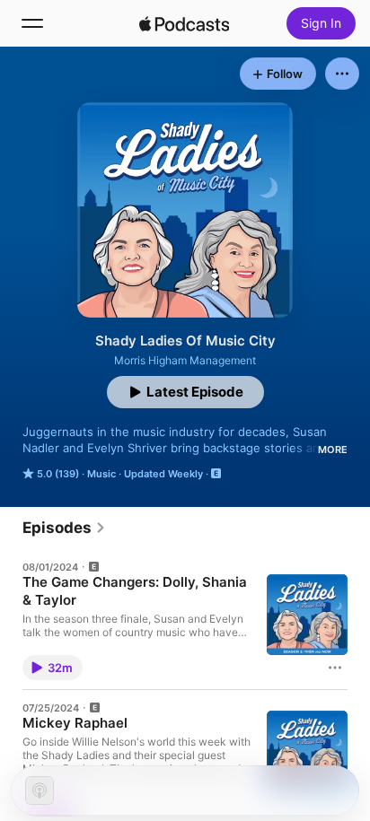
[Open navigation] (32, 23)
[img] (184, 23)
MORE (333, 449)
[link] (64, 527)
